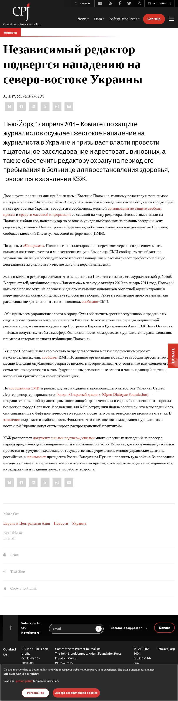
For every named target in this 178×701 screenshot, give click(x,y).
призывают (36, 457)
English (9, 538)
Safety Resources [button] (123, 18)
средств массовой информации (45, 215)
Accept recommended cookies (76, 692)
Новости (10, 33)
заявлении (11, 420)
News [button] (81, 18)
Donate (164, 627)
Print (13, 555)
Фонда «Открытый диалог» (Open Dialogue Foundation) (102, 395)
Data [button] (98, 18)
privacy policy (24, 681)
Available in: (13, 533)
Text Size (17, 572)
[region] (89, 682)
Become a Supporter (126, 628)
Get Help (154, 19)
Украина (79, 524)
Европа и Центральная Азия (26, 524)
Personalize (35, 692)
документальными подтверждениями (64, 438)
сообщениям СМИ (24, 388)
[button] (170, 3)
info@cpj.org (166, 649)
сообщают (90, 302)
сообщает (50, 357)
